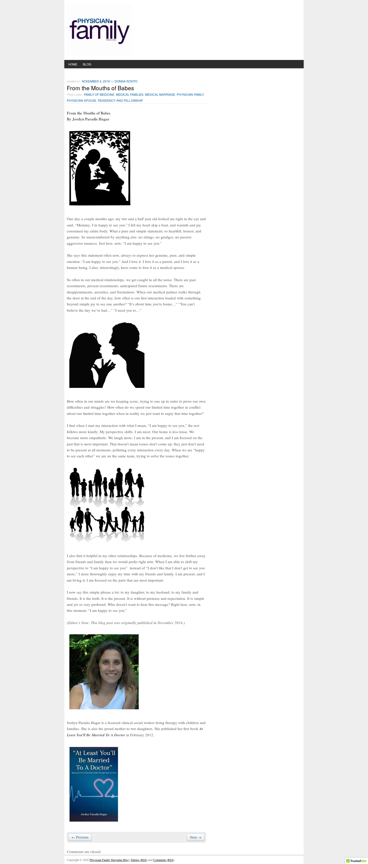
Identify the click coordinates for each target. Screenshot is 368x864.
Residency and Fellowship (120, 100)
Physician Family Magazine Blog (110, 860)
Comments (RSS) (163, 860)
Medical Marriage (160, 94)
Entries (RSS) (139, 860)
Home (72, 64)
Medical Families (129, 94)
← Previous (80, 837)
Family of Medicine (99, 94)
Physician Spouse (81, 100)
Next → (195, 837)
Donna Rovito (126, 81)
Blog (87, 64)
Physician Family (190, 94)
